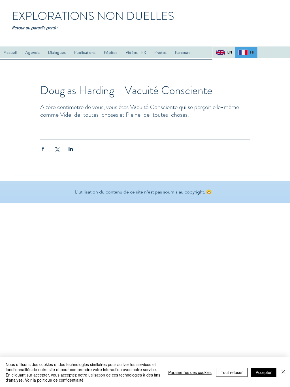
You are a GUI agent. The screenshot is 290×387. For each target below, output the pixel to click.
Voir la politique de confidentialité (54, 380)
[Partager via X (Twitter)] (56, 149)
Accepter (264, 372)
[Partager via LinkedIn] (70, 149)
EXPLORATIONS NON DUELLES (93, 16)
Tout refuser (232, 372)
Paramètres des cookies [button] (190, 372)
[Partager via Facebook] (43, 149)
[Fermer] (283, 372)
